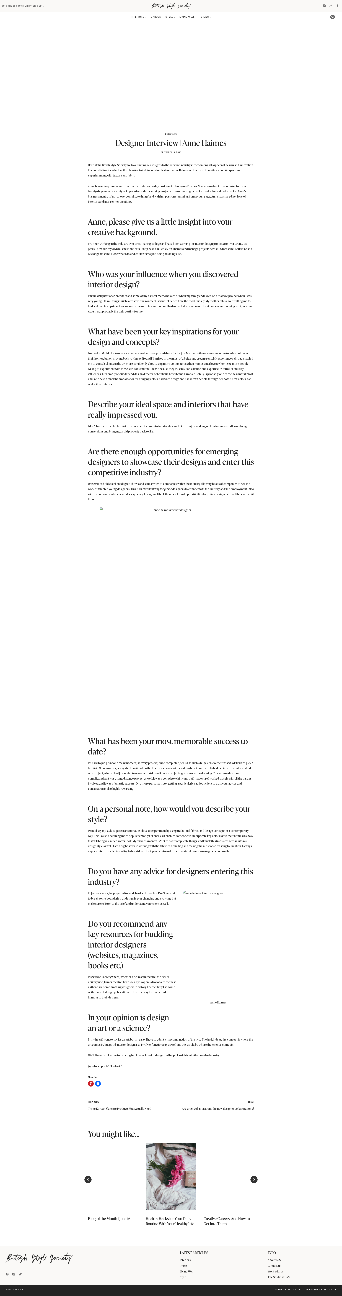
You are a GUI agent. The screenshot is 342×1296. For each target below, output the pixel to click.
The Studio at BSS (279, 1277)
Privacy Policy (14, 1289)
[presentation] (113, 1176)
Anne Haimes (180, 170)
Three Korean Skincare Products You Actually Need (119, 1105)
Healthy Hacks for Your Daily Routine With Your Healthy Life (170, 1220)
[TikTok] (331, 6)
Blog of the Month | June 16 (109, 1218)
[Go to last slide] (88, 1179)
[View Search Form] (332, 17)
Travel (184, 1265)
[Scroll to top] (333, 1285)
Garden (156, 17)
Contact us (274, 1265)
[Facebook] (337, 6)
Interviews (171, 133)
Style (183, 1277)
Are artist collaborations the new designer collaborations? (218, 1105)
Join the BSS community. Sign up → (23, 6)
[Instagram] (324, 6)
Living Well (186, 1271)
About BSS (274, 1260)
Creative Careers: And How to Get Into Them (226, 1220)
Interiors (185, 1260)
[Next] (254, 1179)
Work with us (276, 1271)
